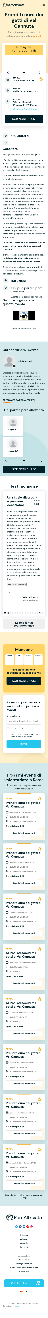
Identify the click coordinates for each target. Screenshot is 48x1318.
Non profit (24, 1247)
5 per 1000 (24, 1271)
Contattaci (24, 1260)
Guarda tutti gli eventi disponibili (24, 1195)
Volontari (24, 1239)
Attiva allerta (13, 716)
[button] (24, 72)
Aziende (24, 1243)
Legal (17, 1306)
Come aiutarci (24, 1256)
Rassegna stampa (24, 1264)
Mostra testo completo (17, 584)
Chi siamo (24, 1235)
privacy (33, 729)
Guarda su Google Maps (25, 109)
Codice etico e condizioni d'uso (24, 1268)
